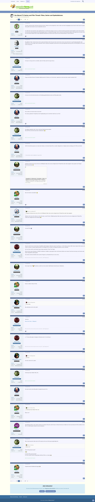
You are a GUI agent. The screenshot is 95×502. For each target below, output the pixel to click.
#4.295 (83, 370)
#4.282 (83, 127)
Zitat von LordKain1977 (31, 211)
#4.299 (83, 438)
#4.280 (83, 92)
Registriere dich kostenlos (50, 488)
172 (19, 19)
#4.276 (83, 23)
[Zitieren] (84, 36)
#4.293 (83, 334)
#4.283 (83, 143)
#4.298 (83, 422)
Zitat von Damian (30, 445)
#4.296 (83, 386)
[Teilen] (84, 19)
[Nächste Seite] (27, 19)
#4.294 (83, 352)
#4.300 (83, 464)
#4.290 (83, 281)
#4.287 (83, 225)
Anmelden (42, 491)
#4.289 (83, 263)
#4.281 (83, 109)
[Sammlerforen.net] (47, 6)
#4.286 (83, 208)
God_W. (35, 155)
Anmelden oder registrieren (75, 1)
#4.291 (83, 299)
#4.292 (83, 316)
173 (21, 19)
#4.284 (83, 161)
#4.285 (83, 190)
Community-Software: (47, 500)
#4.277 (83, 39)
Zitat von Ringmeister (31, 302)
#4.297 (83, 404)
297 (25, 19)
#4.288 (83, 243)
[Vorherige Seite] (11, 19)
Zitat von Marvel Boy (31, 407)
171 (16, 19)
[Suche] (83, 1)
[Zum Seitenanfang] (93, 500)
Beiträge (12, 33)
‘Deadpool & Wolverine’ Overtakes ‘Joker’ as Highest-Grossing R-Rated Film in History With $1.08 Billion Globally (36, 179)
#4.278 (83, 58)
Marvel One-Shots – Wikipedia (30, 321)
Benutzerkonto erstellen (50, 491)
